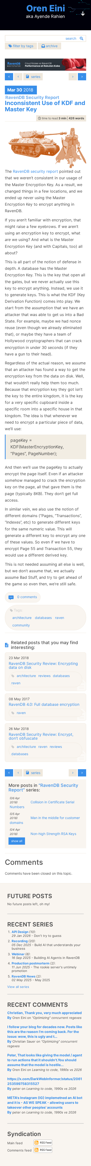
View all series (18, 987)
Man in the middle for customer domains (45, 820)
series (35, 77)
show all (16, 841)
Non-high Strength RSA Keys (53, 834)
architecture (22, 618)
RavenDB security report (35, 171)
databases (43, 618)
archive (51, 46)
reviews (44, 676)
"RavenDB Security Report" (43, 788)
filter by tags (22, 46)
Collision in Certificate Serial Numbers (42, 804)
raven (59, 618)
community (21, 625)
